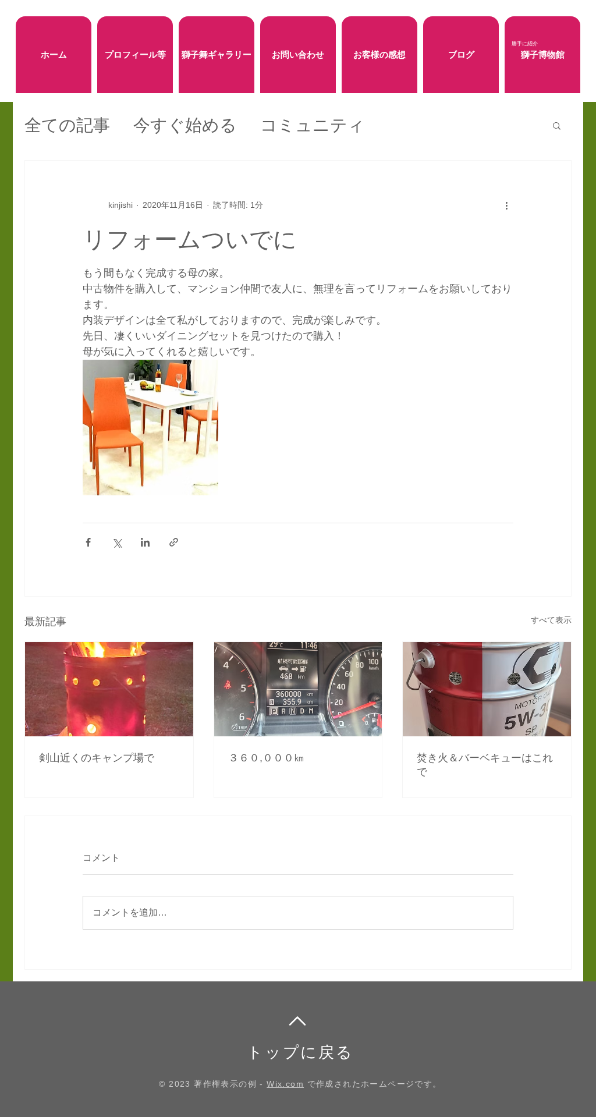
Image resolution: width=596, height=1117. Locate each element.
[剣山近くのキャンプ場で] (109, 689)
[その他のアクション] (506, 205)
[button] (556, 125)
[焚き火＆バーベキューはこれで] (487, 689)
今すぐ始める (185, 125)
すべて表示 (551, 620)
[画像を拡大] (150, 427)
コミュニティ (312, 125)
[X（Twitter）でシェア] (116, 542)
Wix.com (285, 1083)
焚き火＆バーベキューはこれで (485, 765)
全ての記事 (67, 125)
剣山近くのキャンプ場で (96, 758)
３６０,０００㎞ (266, 758)
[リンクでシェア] (173, 542)
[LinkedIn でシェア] (145, 542)
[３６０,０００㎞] (298, 689)
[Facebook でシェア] (88, 542)
